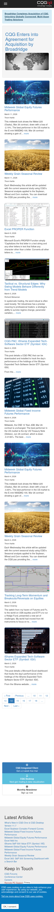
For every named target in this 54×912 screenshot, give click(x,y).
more (26, 133)
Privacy (27, 882)
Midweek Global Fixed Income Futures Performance (22, 411)
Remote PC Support (14, 882)
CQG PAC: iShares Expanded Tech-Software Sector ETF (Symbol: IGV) (26, 342)
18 (37, 700)
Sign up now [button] (27, 791)
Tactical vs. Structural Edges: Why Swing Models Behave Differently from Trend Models (24, 286)
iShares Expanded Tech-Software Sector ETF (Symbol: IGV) (24, 657)
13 (6, 700)
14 (12, 701)
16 (24, 700)
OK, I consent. (10, 906)
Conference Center (13, 876)
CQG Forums (10, 873)
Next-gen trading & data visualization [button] (27, 780)
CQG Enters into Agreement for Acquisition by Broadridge (21, 41)
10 (35, 695)
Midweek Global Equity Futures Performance (23, 108)
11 (41, 695)
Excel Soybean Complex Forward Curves (24, 828)
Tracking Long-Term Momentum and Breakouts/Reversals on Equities (26, 596)
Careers (8, 879)
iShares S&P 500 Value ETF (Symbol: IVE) (24, 843)
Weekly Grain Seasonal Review (23, 174)
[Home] (44, 4)
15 (18, 700)
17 (31, 700)
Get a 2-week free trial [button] (27, 769)
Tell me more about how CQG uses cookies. (22, 896)
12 (47, 695)
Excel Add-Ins (11, 840)
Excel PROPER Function (19, 229)
